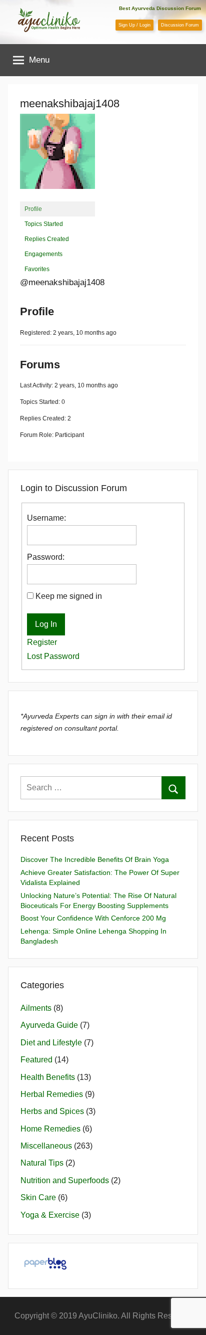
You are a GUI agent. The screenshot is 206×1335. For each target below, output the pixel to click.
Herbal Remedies (51, 1094)
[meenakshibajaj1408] (57, 196)
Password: (45, 557)
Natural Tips (42, 1163)
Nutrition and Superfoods (64, 1180)
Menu (39, 60)
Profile (33, 208)
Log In (46, 624)
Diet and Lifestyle (51, 1042)
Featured (36, 1059)
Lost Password (53, 656)
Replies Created (46, 239)
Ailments (36, 1008)
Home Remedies (50, 1129)
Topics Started (43, 224)
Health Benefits (47, 1077)
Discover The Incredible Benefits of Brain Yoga (94, 859)
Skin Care (38, 1197)
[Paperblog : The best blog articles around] (45, 1269)
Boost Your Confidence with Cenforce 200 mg (93, 918)
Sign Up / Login (134, 25)
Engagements (43, 254)
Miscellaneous (46, 1146)
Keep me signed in (69, 596)
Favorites (37, 269)
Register (42, 642)
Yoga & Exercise (50, 1215)
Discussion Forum (180, 25)
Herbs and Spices (52, 1111)
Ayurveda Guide (49, 1025)
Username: (46, 518)
